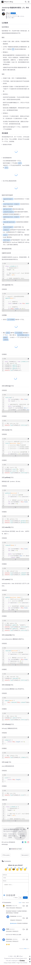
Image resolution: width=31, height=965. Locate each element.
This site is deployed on (12, 960)
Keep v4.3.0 (23, 958)
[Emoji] (7, 895)
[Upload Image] (12, 895)
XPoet (21, 956)
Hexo (12, 958)
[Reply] (27, 906)
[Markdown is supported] (5, 895)
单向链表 (5, 844)
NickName (5, 874)
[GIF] (9, 895)
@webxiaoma (13, 923)
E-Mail (4, 877)
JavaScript (6, 842)
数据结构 (12, 842)
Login (20, 897)
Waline (25, 948)
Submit (25, 897)
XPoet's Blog (8, 1)
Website (4, 880)
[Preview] (14, 895)
